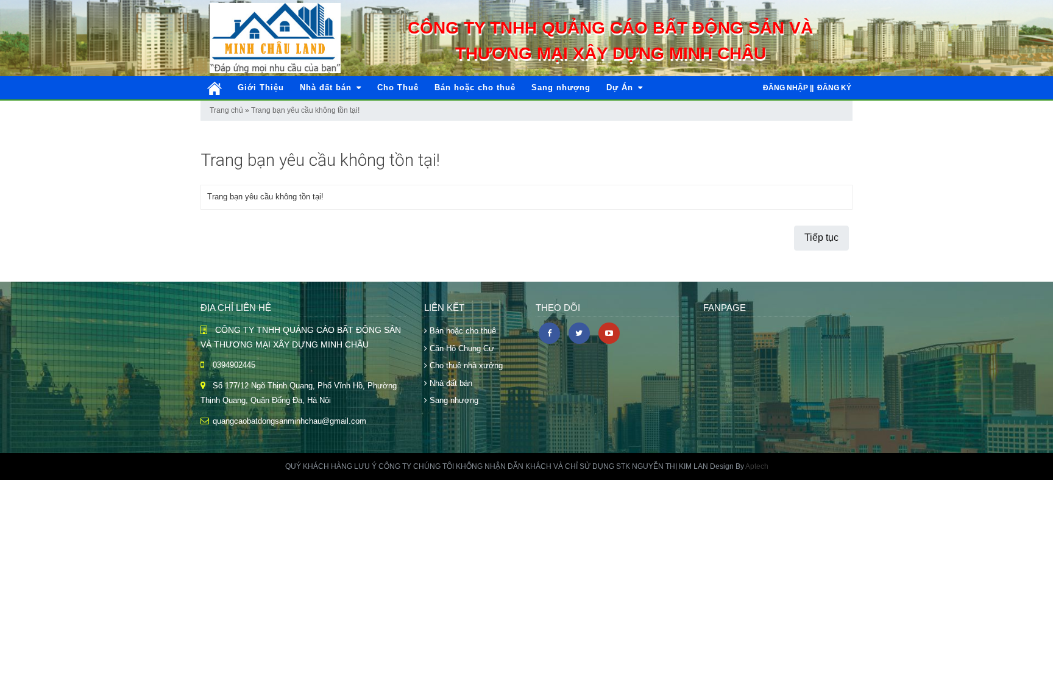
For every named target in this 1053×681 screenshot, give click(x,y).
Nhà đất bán (327, 87)
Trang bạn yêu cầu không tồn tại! (305, 110)
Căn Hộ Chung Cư (460, 348)
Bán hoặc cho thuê (475, 87)
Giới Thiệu (261, 87)
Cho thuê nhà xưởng (465, 365)
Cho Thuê (398, 87)
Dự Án (621, 87)
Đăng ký (834, 88)
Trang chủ (226, 110)
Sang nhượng (560, 87)
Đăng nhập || (788, 88)
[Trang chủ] (214, 88)
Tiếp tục (821, 237)
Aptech (756, 466)
